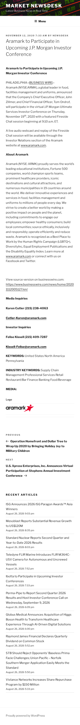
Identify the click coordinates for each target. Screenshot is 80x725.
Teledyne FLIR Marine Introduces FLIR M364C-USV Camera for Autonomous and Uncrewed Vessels (38, 559)
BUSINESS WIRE (41, 82)
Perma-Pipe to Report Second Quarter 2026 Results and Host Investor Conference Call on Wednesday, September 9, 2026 (37, 598)
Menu (42, 21)
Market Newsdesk (34, 6)
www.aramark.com (33, 145)
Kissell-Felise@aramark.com (26, 347)
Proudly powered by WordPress (25, 715)
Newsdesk (61, 35)
